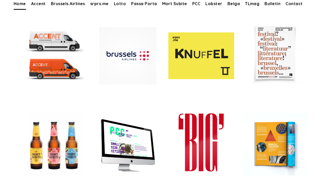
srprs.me (99, 3)
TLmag (252, 3)
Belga (233, 3)
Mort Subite (174, 3)
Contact (294, 3)
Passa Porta (144, 3)
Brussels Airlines (68, 3)
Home (20, 3)
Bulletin (272, 3)
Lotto (120, 3)
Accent (38, 3)
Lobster (213, 3)
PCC (196, 3)
